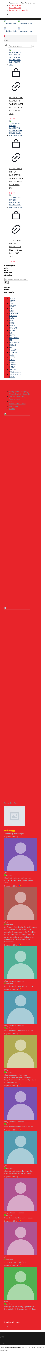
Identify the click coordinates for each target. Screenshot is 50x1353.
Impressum (13, 406)
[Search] (6, 282)
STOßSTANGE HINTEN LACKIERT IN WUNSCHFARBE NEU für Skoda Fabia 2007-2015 (16, 178)
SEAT (11, 355)
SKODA (12, 357)
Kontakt (12, 409)
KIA (10, 333)
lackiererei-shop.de (13, 1322)
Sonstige (12, 362)
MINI (11, 340)
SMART (12, 360)
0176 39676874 (15, 8)
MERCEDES (14, 338)
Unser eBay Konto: (11, 803)
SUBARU (12, 365)
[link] (33, 46)
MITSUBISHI (14, 343)
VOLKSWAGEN (15, 374)
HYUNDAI (13, 328)
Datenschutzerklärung (17, 404)
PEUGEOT (13, 350)
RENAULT (13, 352)
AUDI (11, 308)
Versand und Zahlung (17, 396)
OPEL (11, 347)
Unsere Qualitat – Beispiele (19, 394)
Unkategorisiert (15, 372)
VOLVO (12, 377)
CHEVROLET (14, 313)
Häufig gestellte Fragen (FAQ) (20, 392)
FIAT (11, 321)
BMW (11, 311)
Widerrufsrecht (14, 399)
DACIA (11, 318)
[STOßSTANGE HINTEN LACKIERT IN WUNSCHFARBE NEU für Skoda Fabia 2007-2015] (16, 128)
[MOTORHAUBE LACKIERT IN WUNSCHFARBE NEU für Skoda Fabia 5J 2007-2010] (16, 57)
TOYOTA (12, 369)
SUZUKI (12, 367)
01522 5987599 (15, 5)
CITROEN (13, 316)
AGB (11, 401)
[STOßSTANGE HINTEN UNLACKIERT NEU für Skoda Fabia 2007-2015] (16, 201)
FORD (11, 323)
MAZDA (12, 335)
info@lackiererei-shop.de (18, 10)
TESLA (12, 299)
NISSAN (12, 345)
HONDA (12, 325)
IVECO (12, 330)
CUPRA (12, 301)
